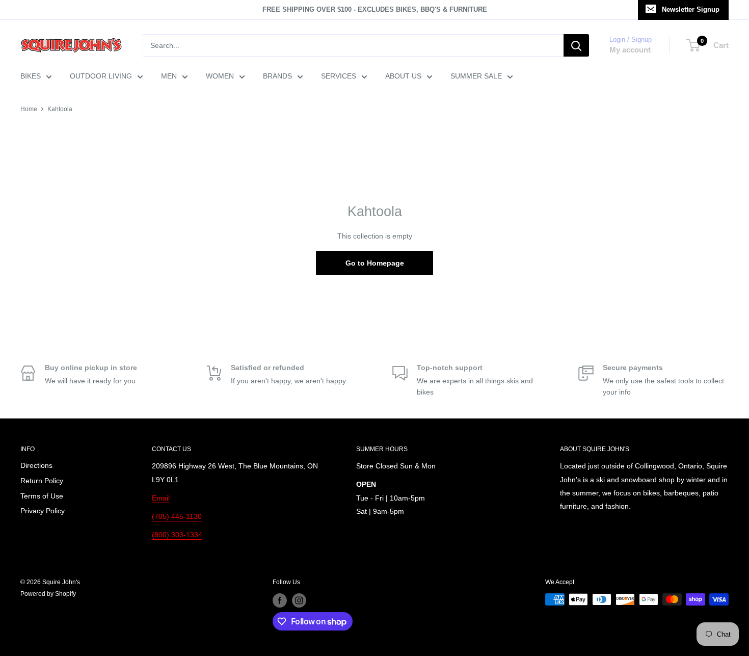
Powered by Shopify (48, 593)
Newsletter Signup (690, 9)
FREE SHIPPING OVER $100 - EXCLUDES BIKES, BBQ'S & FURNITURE (374, 9)
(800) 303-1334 (177, 535)
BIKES (30, 76)
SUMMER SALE (476, 76)
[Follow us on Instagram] (299, 600)
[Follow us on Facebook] (280, 600)
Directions (36, 465)
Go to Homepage (374, 263)
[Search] (576, 45)
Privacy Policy (42, 511)
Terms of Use (41, 496)
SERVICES (338, 76)
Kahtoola (59, 109)
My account (630, 49)
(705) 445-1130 (177, 516)
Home (28, 109)
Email (161, 498)
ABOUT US (403, 76)
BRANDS (277, 76)
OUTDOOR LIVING (101, 76)
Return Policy (41, 481)
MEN (169, 76)
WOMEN (220, 76)
